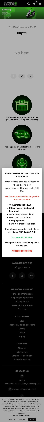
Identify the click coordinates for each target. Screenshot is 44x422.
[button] (40, 165)
